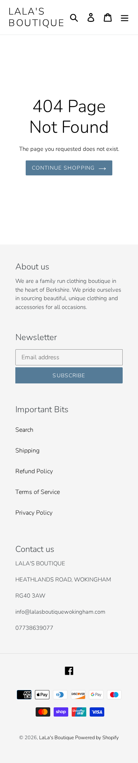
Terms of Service (37, 492)
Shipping (27, 450)
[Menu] (124, 17)
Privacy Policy (34, 513)
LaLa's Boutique (36, 17)
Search (24, 430)
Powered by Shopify (97, 737)
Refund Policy (34, 471)
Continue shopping (63, 168)
